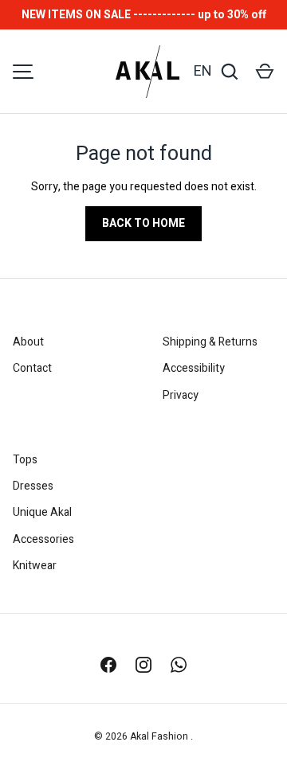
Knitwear (35, 565)
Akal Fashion (160, 736)
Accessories (43, 539)
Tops (25, 459)
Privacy (181, 395)
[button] (264, 71)
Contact (32, 368)
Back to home (143, 223)
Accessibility (194, 368)
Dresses (33, 486)
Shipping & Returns (210, 342)
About (28, 342)
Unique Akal (42, 512)
